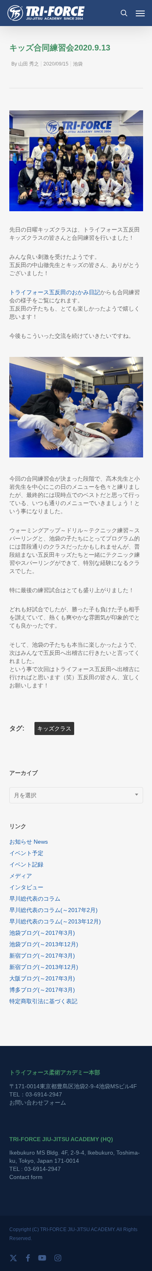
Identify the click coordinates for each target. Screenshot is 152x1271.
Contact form (26, 1177)
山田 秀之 (28, 64)
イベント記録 (26, 864)
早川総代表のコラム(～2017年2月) (53, 910)
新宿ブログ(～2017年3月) (42, 955)
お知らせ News (28, 841)
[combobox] (76, 795)
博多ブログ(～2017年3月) (42, 990)
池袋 (78, 64)
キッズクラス (54, 728)
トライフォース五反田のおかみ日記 (54, 292)
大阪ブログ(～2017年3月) (42, 978)
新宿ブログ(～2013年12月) (43, 967)
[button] (140, 13)
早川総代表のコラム (34, 898)
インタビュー (26, 887)
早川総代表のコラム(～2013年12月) (55, 921)
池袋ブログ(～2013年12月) (43, 944)
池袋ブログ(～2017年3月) (42, 933)
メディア (20, 876)
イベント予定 (26, 853)
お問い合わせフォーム (37, 1102)
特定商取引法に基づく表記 (43, 1001)
